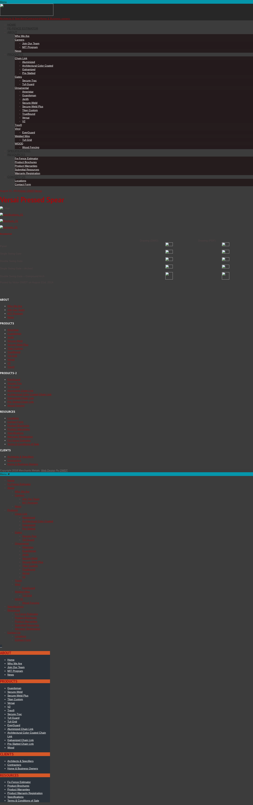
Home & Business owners (55, 18)
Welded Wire (22, 136)
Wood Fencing (30, 147)
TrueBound (28, 113)
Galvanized (28, 69)
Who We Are (22, 35)
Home (11, 24)
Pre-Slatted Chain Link (20, 401)
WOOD (19, 143)
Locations (20, 180)
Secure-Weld (29, 102)
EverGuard (28, 132)
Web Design (48, 470)
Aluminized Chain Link (20, 390)
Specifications (18, 150)
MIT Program (30, 47)
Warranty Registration (27, 173)
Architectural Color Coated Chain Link (29, 394)
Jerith (25, 99)
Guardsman (29, 95)
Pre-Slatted (28, 73)
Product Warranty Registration (25, 793)
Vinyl (17, 128)
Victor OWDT (27, 190)
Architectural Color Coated (37, 65)
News (18, 50)
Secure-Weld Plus (32, 106)
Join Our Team (30, 43)
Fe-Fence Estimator (22, 28)
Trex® (18, 125)
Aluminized (28, 61)
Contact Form (23, 184)
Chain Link (21, 58)
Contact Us (16, 176)
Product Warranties (26, 165)
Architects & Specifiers (13, 18)
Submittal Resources (27, 169)
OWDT (63, 470)
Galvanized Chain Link (20, 398)
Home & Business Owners (22, 464)
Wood (10, 747)
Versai (25, 117)
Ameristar (28, 91)
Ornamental (22, 87)
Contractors (33, 18)
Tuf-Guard (28, 84)
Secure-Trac (29, 80)
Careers (19, 39)
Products (15, 54)
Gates (18, 76)
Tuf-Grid (27, 139)
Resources (16, 154)
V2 (23, 121)
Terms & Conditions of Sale (23, 444)
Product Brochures (26, 162)
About (12, 32)
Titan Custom (30, 110)
